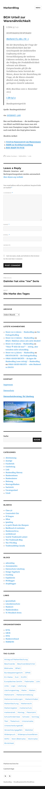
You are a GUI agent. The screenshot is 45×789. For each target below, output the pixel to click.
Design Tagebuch (13, 572)
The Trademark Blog (14, 540)
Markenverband (12, 639)
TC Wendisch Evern (14, 613)
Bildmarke (8, 668)
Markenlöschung (11, 704)
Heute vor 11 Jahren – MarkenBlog (20, 332)
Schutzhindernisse (12, 717)
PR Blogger (10, 581)
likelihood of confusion (15, 528)
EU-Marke (8, 677)
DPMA (27, 673)
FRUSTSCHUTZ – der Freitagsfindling (21, 355)
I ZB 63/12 (11, 97)
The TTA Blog (11, 543)
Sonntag (35, 717)
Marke (24, 690)
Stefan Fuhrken (11, 156)
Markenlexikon (12, 610)
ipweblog (9, 522)
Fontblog (9, 575)
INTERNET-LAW (14, 115)
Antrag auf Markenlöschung (16, 659)
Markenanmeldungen (13, 699)
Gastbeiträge (8, 769)
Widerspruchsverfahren (28, 734)
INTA (8, 636)
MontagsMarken (12, 484)
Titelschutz (14, 721)
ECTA (8, 630)
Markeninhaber (31, 699)
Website (7, 245)
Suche (5, 436)
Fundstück (10, 464)
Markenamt (9, 695)
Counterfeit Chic (12, 513)
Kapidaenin (10, 578)
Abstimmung (11, 458)
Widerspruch (9, 734)
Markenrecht (26, 704)
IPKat (8, 519)
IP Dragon (10, 516)
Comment (8, 193)
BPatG (18, 668)
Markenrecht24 (12, 531)
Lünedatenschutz (13, 604)
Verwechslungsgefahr (13, 730)
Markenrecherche (10, 764)
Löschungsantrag (11, 690)
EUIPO (24, 677)
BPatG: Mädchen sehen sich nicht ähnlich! (23, 341)
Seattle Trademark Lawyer (16, 537)
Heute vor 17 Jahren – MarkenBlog (20, 338)
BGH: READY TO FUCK (15, 148)
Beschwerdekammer (26, 664)
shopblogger (11, 584)
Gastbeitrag (10, 467)
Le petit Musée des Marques (17, 525)
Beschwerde (9, 664)
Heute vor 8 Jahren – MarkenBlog (20, 344)
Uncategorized (12, 490)
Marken (32, 690)
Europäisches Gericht (13, 682)
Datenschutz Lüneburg (15, 569)
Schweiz (25, 717)
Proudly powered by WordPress (24, 782)
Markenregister (10, 708)
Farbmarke (29, 682)
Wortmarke (33, 739)
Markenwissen (12, 475)
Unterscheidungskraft (13, 726)
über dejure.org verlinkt (13, 177)
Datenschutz (8, 390)
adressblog (10, 563)
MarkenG (9, 607)
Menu (38, 8)
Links (6, 686)
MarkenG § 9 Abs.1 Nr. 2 (17, 39)
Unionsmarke (27, 721)
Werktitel (29, 730)
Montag (21, 712)
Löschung (22, 686)
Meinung (9, 481)
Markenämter (11, 478)
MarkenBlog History (14, 472)
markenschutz (26, 708)
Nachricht (10, 487)
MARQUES (10, 642)
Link (29, 156)
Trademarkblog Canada (15, 546)
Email (6, 235)
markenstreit (9, 712)
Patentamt (31, 712)
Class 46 (9, 510)
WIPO (6, 739)
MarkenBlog (11, 7)
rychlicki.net (11, 534)
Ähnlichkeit (9, 743)
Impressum (8, 385)
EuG (17, 677)
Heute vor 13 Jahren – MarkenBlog (20, 353)
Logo (13, 686)
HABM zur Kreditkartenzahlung (19, 145)
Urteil (8, 493)
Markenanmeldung (25, 695)
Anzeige (9, 461)
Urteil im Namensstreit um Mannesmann (23, 142)
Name (6, 224)
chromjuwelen (11, 566)
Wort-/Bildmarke (19, 739)
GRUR (8, 633)
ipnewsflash (11, 601)
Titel (6, 721)
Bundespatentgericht (13, 673)
